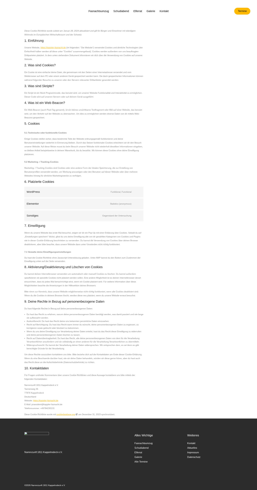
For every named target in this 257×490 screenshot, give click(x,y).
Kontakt (191, 443)
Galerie (138, 457)
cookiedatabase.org (66, 414)
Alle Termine (141, 461)
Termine (242, 11)
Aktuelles (192, 448)
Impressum (193, 452)
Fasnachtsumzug (143, 443)
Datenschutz (193, 457)
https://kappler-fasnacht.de (53, 47)
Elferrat (138, 452)
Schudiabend (141, 448)
